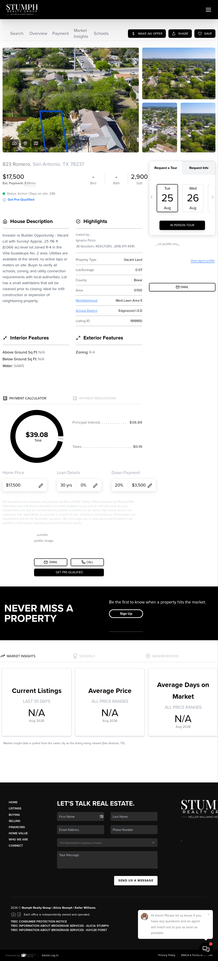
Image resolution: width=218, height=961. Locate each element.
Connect (16, 845)
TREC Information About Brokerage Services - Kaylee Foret (59, 930)
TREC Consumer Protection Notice (39, 921)
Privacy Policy (166, 955)
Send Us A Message (135, 880)
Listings (15, 808)
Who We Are (18, 839)
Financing (17, 827)
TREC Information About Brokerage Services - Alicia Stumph (60, 926)
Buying (14, 815)
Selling (14, 821)
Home (13, 802)
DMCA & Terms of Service (196, 955)
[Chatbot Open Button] (206, 949)
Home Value (18, 833)
